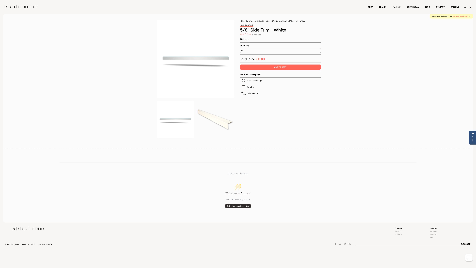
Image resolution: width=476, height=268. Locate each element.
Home (242, 21)
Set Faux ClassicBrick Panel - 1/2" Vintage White (266, 21)
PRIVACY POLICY (28, 244)
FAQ (431, 237)
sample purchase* (460, 16)
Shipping (433, 234)
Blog (427, 7)
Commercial (413, 7)
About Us (398, 231)
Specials (455, 7)
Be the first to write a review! (238, 206)
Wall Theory (15, 244)
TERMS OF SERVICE (45, 244)
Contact (440, 7)
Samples (397, 7)
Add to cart (280, 67)
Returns (433, 231)
